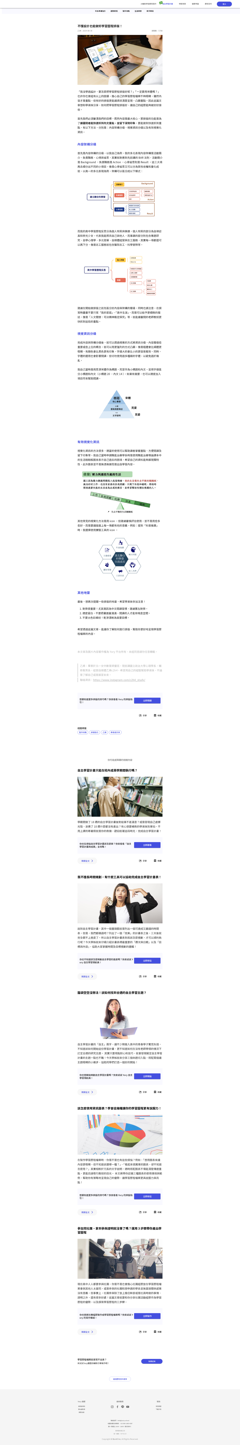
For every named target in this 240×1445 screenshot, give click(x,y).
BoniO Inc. (117, 1439)
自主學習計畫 (167, 3)
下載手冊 (158, 1409)
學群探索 (182, 3)
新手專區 (150, 11)
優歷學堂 (195, 3)
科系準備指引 (100, 11)
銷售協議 (81, 1412)
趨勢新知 (114, 11)
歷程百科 (208, 3)
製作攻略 (126, 11)
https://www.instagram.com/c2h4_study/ (119, 680)
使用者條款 (81, 1406)
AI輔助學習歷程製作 (148, 3)
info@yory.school (123, 1420)
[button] (83, 732)
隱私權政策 (81, 1409)
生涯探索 (138, 11)
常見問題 (158, 1406)
